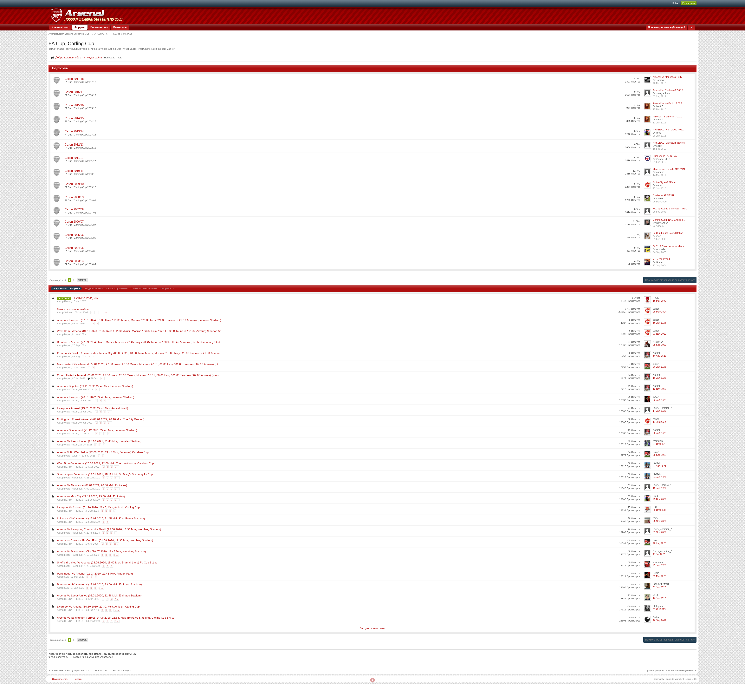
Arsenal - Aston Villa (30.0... (667, 116)
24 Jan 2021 (659, 477)
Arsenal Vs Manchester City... (668, 77)
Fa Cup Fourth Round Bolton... (669, 233)
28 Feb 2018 (659, 83)
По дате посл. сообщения (66, 288)
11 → (116, 544)
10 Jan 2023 (659, 378)
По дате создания (94, 288)
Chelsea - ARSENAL (664, 195)
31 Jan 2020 (659, 587)
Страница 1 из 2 (57, 280)
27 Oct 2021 (659, 444)
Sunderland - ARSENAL (665, 156)
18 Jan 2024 (659, 322)
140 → (106, 313)
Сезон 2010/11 (74, 170)
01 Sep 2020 (659, 532)
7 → (116, 599)
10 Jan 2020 (659, 598)
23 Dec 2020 (659, 499)
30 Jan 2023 (659, 366)
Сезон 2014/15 (74, 118)
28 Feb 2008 (659, 211)
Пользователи (99, 27)
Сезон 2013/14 (74, 131)
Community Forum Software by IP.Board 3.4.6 (674, 679)
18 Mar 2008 (659, 300)
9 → (110, 401)
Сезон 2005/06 (74, 234)
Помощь (78, 679)
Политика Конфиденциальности (680, 670)
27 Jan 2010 (659, 188)
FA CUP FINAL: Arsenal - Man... (669, 246)
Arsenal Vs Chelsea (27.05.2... (669, 90)
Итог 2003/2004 (661, 259)
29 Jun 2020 (659, 565)
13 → (116, 610)
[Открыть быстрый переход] (691, 27)
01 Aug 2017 (659, 96)
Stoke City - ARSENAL (664, 182)
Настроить (166, 288)
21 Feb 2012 (659, 162)
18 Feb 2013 (659, 149)
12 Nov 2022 (659, 389)
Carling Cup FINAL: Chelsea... (669, 220)
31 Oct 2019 (659, 609)
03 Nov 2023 (659, 333)
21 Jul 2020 (659, 554)
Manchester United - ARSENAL (669, 169)
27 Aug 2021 (659, 466)
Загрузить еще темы (372, 628)
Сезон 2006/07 (74, 221)
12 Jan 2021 (659, 488)
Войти (675, 3)
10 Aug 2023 (659, 355)
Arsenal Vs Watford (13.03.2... (668, 103)
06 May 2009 (660, 201)
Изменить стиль (60, 679)
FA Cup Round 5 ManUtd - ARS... (670, 208)
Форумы (79, 27)
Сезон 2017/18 (74, 78)
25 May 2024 (660, 311)
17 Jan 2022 (659, 411)
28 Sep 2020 (659, 521)
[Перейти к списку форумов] (86, 15)
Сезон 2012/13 (74, 144)
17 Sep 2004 (659, 265)
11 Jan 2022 (659, 422)
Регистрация (688, 3)
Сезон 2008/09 (74, 197)
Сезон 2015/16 (74, 105)
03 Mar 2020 (659, 576)
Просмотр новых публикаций (666, 27)
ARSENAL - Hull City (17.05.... (668, 129)
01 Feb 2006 (659, 239)
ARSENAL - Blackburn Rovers (669, 142)
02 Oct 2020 (659, 510)
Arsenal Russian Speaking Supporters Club (69, 670)
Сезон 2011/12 (74, 157)
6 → (101, 588)
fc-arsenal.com (60, 27)
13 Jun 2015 (659, 122)
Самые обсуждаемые (116, 288)
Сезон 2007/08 (74, 209)
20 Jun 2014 (659, 136)
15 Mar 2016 (659, 109)
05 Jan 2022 (659, 433)
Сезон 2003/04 (74, 261)
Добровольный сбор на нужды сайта (78, 57)
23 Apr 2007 (659, 226)
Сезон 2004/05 (74, 247)
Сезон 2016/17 (74, 92)
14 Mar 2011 (659, 175)
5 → (110, 423)
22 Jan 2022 (659, 400)
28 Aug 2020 (659, 543)
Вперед (82, 280)
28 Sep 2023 (659, 345)
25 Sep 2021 (659, 455)
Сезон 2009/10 (74, 184)
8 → (117, 489)
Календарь (120, 27)
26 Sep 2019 (659, 620)
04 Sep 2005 (659, 252)
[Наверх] (372, 680)
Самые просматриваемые (144, 288)
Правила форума (654, 670)
